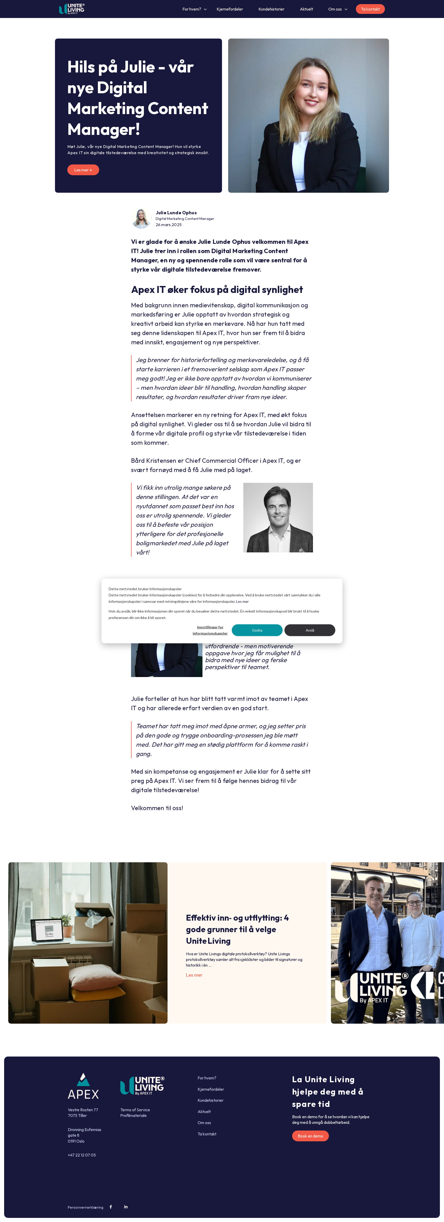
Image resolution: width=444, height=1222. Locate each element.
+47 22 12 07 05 (82, 1155)
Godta (257, 630)
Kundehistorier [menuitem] (211, 1100)
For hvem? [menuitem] (207, 1077)
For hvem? (191, 9)
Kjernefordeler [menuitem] (211, 1089)
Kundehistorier (271, 9)
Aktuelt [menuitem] (204, 1111)
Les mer (242, 601)
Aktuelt (306, 9)
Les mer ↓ (83, 169)
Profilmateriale (133, 1115)
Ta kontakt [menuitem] (207, 1133)
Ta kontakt (370, 9)
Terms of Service (135, 1109)
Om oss (335, 9)
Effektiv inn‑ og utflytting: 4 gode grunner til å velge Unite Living (237, 929)
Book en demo (310, 1135)
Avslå (310, 630)
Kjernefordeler (230, 9)
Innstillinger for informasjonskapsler (210, 630)
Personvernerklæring (85, 1207)
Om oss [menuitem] (204, 1122)
